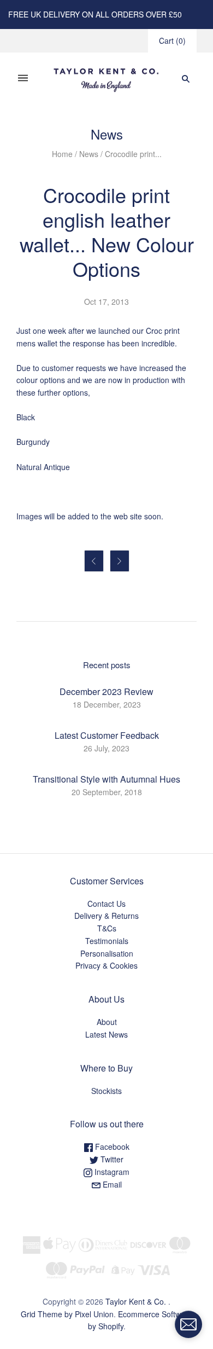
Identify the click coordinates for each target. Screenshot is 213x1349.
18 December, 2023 (107, 704)
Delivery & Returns (106, 915)
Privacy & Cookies (106, 965)
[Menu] (22, 78)
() (172, 40)
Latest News (106, 1034)
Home (62, 153)
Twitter (110, 1159)
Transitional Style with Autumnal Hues (106, 779)
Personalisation (106, 953)
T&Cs (106, 928)
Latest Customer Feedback (107, 735)
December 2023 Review (106, 691)
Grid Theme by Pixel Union (67, 1314)
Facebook (111, 1146)
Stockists (106, 1090)
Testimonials (106, 940)
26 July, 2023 (106, 748)
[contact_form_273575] (188, 1324)
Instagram (110, 1171)
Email (111, 1184)
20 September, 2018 (107, 791)
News (88, 153)
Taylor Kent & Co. (135, 1301)
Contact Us (106, 903)
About (107, 1021)
